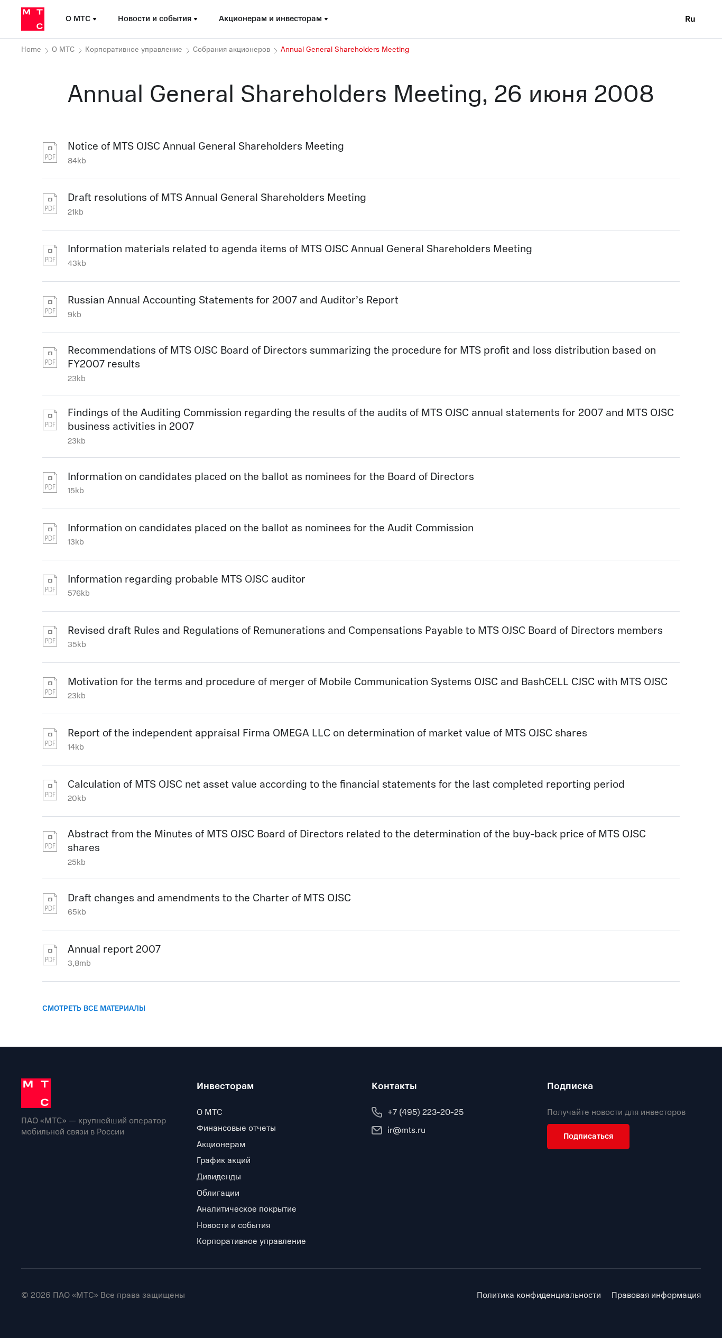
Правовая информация (656, 1295)
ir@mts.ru (406, 1130)
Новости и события (233, 1225)
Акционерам (221, 1144)
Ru (690, 19)
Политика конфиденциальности (539, 1295)
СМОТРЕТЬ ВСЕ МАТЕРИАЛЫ (93, 1008)
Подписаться (588, 1136)
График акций (224, 1160)
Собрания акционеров (231, 49)
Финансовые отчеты (236, 1128)
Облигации (218, 1193)
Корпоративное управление (133, 49)
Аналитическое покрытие (247, 1209)
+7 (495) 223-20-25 (425, 1112)
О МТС (63, 49)
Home (31, 49)
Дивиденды (219, 1177)
